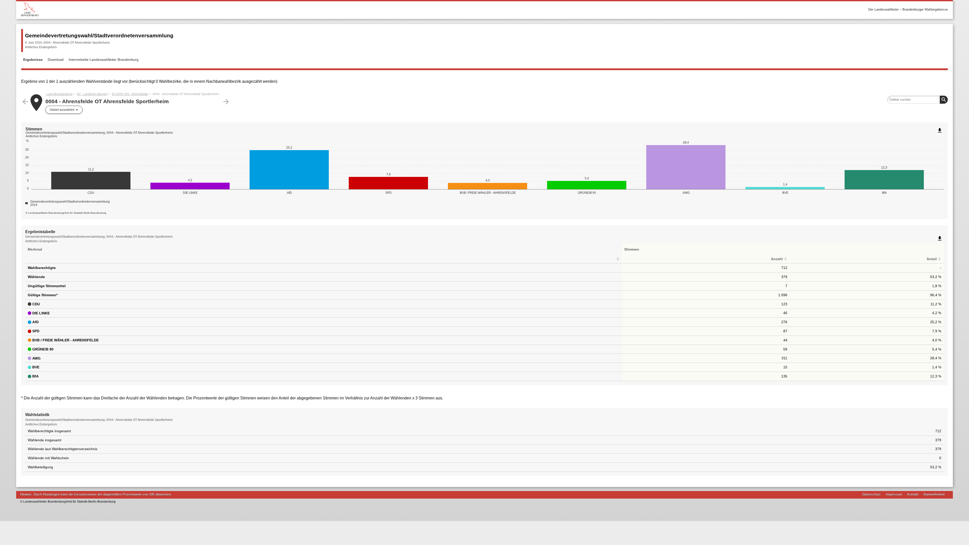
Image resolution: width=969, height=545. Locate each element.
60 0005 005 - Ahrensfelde (130, 94)
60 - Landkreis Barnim (92, 94)
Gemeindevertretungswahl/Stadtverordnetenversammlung (99, 35)
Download (56, 60)
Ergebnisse (33, 60)
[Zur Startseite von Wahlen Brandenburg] (252, 9)
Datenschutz (871, 494)
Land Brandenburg (59, 94)
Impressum (894, 494)
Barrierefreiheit (934, 494)
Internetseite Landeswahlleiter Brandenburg (104, 60)
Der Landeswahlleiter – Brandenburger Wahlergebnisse (908, 9)
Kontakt (913, 494)
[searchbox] (917, 100)
